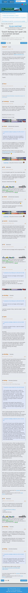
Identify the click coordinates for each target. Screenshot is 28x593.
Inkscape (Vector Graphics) (19, 95)
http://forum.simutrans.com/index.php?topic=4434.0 (11, 568)
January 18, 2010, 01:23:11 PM (7, 49)
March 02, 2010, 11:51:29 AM (7, 356)
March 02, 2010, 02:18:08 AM (7, 297)
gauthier (24, 17)
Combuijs (6, 101)
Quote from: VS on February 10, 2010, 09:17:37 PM (14, 272)
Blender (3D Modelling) (10, 95)
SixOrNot (18, 490)
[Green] (24, 4)
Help (8, 588)
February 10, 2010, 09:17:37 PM (7, 246)
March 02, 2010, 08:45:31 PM (8, 500)
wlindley (5, 295)
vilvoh (5, 126)
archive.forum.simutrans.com (9, 152)
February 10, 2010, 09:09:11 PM (7, 223)
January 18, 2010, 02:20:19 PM (7, 103)
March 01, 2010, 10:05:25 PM (7, 269)
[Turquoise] (26, 4)
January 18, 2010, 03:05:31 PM (7, 199)
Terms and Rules (13, 588)
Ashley (5, 380)
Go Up (2, 580)
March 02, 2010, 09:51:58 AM (7, 318)
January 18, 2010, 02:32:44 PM (7, 128)
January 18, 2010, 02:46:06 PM (7, 169)
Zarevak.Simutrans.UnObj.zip (10, 509)
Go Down (3, 42)
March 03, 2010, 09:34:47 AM (7, 551)
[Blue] (23, 4)
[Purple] (25, 4)
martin (5, 221)
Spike (4, 316)
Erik (4, 267)
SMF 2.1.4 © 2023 (11, 590)
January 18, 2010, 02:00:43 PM (7, 85)
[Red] (22, 4)
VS (21, 17)
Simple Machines (17, 590)
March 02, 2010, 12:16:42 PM (7, 382)
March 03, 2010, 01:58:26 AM (7, 528)
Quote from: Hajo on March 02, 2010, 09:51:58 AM (14, 387)
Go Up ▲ (19, 588)
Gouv (4, 84)
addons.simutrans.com (19, 54)
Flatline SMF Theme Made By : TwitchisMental (14, 591)
